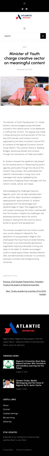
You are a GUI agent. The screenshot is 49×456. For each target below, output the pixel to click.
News (25, 47)
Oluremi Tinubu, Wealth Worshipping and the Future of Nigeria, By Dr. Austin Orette (29, 382)
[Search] (43, 36)
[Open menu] (24, 3)
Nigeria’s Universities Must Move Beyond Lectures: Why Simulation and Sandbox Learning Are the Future (31, 364)
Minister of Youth (10, 276)
